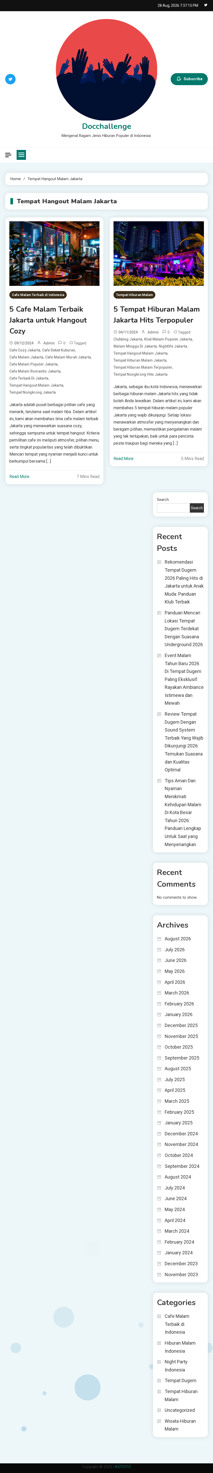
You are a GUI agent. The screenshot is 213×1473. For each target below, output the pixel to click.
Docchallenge (106, 126)
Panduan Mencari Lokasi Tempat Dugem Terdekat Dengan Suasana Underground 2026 (184, 628)
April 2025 (175, 1090)
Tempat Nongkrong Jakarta (32, 392)
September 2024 (182, 1166)
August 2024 (178, 1177)
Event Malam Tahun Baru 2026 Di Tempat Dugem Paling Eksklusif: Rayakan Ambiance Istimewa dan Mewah (184, 679)
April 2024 (175, 1220)
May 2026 (175, 971)
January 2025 (178, 1122)
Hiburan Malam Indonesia (180, 1347)
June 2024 (176, 1198)
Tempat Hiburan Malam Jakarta (140, 360)
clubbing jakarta (128, 339)
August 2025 (178, 1068)
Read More (19, 476)
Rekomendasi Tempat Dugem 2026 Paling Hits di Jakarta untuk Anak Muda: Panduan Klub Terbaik (184, 582)
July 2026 (175, 949)
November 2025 (181, 1036)
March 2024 (177, 1231)
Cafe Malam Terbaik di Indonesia (38, 295)
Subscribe (193, 79)
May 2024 (175, 1209)
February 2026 (179, 1003)
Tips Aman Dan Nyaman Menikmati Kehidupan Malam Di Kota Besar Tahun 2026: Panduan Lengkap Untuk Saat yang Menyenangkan (183, 812)
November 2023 (181, 1274)
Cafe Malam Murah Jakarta (68, 357)
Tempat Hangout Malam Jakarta (36, 385)
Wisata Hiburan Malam (180, 1425)
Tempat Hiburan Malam (134, 295)
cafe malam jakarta (26, 357)
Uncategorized (180, 1410)
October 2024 (179, 1155)
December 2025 (181, 1025)
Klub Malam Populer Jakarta (168, 339)
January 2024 (178, 1252)
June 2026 (176, 960)
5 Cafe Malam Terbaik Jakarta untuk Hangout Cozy (48, 320)
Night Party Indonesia (176, 1366)
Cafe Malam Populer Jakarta (33, 364)
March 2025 (177, 1101)
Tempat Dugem (180, 1380)
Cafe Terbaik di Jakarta (28, 378)
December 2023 (181, 1263)
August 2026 (178, 938)
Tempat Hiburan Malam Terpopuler (143, 367)
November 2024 (181, 1144)
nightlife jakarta (173, 346)
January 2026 (178, 1014)
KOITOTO (123, 1466)
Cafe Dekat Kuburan (58, 350)
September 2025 (182, 1058)
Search (163, 499)
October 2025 (179, 1047)
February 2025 (179, 1112)
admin (49, 343)
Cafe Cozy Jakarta (24, 350)
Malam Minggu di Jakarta (135, 346)
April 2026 (175, 982)
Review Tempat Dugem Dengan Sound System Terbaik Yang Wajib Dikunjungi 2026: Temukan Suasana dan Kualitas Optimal (184, 741)
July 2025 (175, 1079)
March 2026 (177, 993)
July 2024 (175, 1188)
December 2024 (181, 1133)
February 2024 (179, 1242)
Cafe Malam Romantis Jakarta (35, 371)
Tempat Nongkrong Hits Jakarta (141, 374)
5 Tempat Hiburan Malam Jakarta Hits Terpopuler (157, 314)
